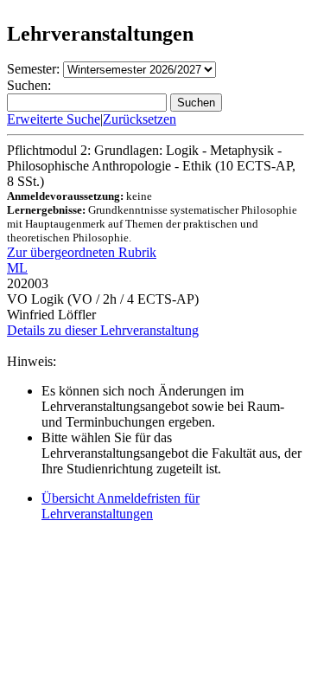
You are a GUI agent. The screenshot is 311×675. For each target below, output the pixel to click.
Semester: (33, 68)
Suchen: (29, 85)
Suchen (196, 102)
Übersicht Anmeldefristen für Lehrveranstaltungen (120, 506)
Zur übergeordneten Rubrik (81, 252)
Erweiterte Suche (53, 119)
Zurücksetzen (139, 119)
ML (17, 267)
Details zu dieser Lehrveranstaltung (103, 330)
